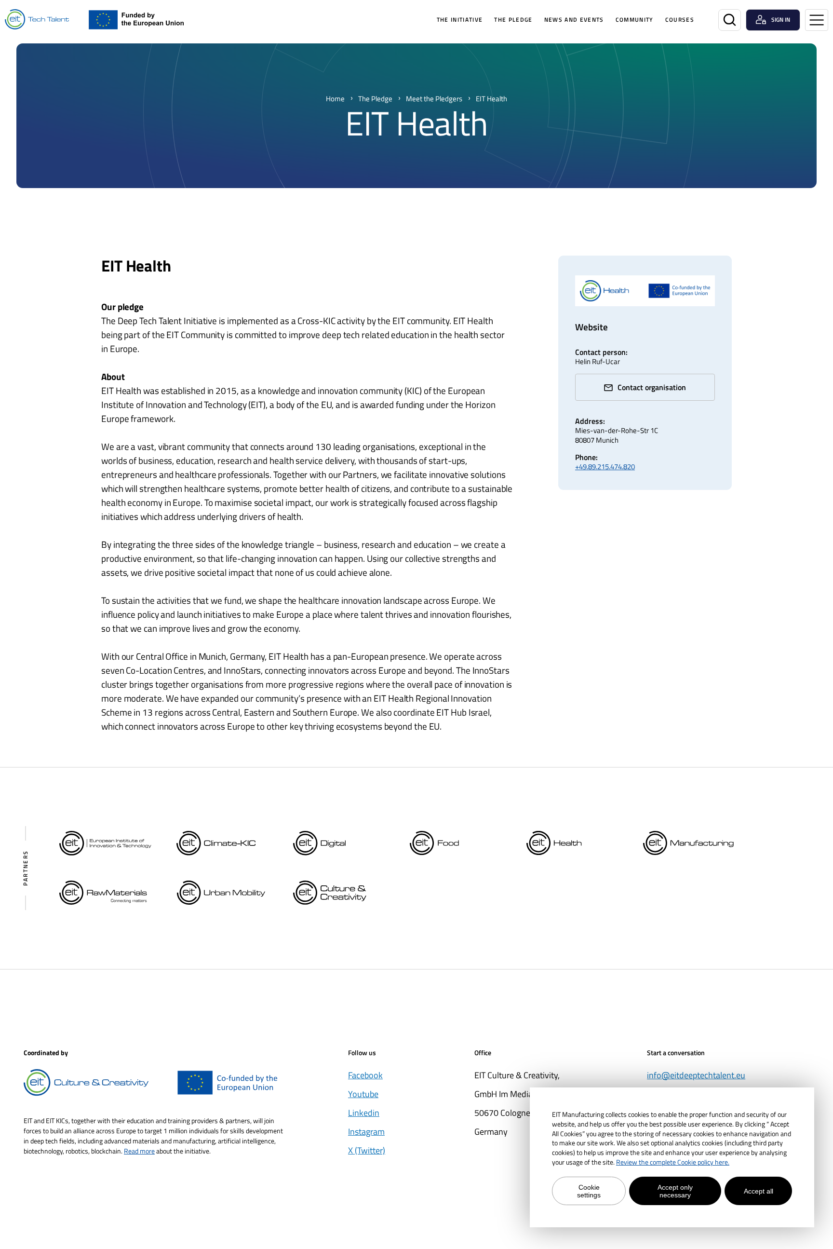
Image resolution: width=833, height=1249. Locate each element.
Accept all (758, 1191)
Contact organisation (651, 387)
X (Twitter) (366, 1150)
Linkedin (363, 1112)
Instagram (366, 1131)
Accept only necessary (675, 1191)
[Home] (37, 19)
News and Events (574, 19)
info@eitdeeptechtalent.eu (696, 1075)
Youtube (363, 1093)
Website (591, 327)
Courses (679, 19)
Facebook (365, 1075)
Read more (139, 1151)
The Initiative (460, 19)
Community (635, 19)
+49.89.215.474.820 (605, 466)
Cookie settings (589, 1191)
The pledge (513, 19)
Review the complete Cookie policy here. (672, 1162)
